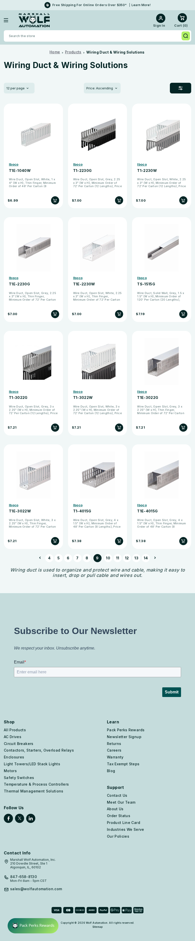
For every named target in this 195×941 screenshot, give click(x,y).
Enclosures (14, 757)
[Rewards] (33, 925)
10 (108, 558)
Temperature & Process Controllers (36, 784)
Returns (114, 743)
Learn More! (141, 5)
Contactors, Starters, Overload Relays (39, 750)
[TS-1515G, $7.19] (161, 248)
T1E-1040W (20, 171)
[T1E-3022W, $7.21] (33, 475)
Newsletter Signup (124, 737)
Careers (114, 750)
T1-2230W (147, 171)
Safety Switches (19, 777)
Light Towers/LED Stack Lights (32, 764)
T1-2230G (82, 171)
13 (136, 558)
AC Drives (12, 737)
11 (117, 558)
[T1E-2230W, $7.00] (97, 248)
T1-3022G (18, 398)
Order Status (118, 816)
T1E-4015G (147, 511)
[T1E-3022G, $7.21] (161, 361)
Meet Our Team (121, 802)
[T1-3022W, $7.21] (97, 361)
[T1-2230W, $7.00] (161, 134)
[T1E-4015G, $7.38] (161, 475)
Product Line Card (123, 822)
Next (153, 558)
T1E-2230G (19, 284)
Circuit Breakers (19, 743)
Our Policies (118, 836)
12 (127, 558)
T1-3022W (83, 398)
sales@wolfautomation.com (36, 889)
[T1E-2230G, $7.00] (33, 248)
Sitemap (97, 926)
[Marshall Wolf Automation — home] (34, 20)
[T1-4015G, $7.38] (97, 475)
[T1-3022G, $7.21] (33, 361)
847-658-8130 (23, 877)
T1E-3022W (20, 511)
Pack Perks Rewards (125, 730)
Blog (111, 771)
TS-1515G (146, 284)
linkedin (30, 818)
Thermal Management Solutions (33, 791)
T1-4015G (82, 511)
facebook (8, 818)
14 (146, 558)
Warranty (115, 757)
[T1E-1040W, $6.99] (33, 134)
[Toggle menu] (10, 20)
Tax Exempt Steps (123, 764)
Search (186, 35)
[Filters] (180, 88)
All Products (15, 730)
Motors (10, 771)
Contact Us (117, 795)
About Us (115, 809)
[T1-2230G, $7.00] (97, 134)
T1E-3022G (147, 398)
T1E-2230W (84, 284)
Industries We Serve (125, 829)
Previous (41, 558)
